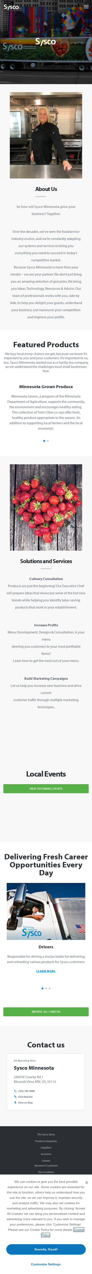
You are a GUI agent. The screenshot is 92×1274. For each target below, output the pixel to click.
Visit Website (25, 1096)
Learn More (46, 971)
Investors (46, 1154)
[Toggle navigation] (86, 6)
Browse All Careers (46, 1011)
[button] (44, 441)
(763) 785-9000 (26, 1091)
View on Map (25, 1102)
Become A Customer (46, 1165)
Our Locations (46, 1172)
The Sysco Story (46, 1134)
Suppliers (46, 1147)
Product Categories (46, 1141)
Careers (46, 1160)
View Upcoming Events (46, 788)
